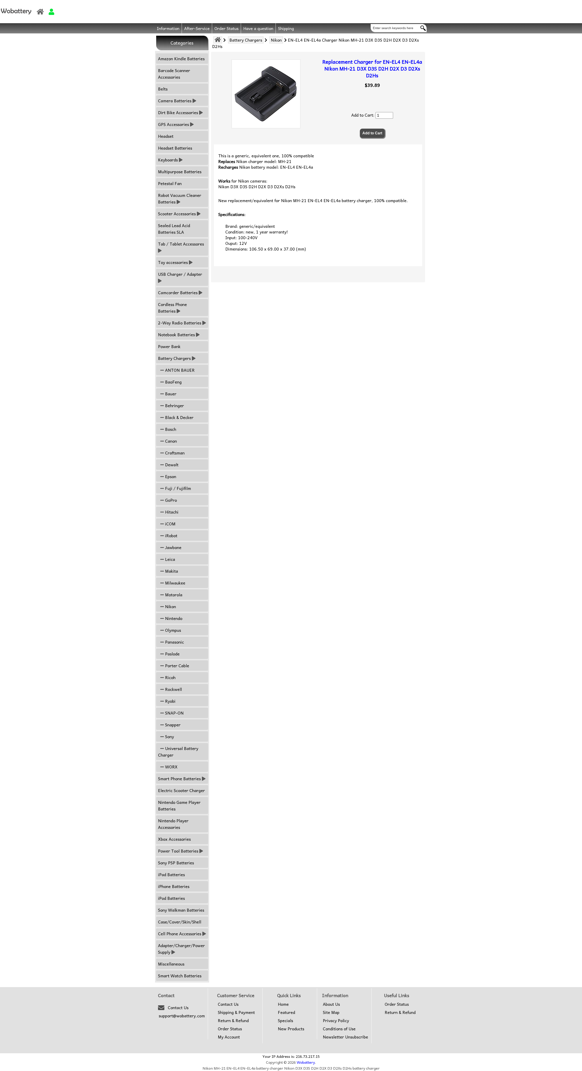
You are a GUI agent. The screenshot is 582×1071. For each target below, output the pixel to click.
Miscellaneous (171, 964)
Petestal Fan (170, 183)
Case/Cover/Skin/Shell (179, 921)
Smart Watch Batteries (179, 975)
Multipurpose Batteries (179, 171)
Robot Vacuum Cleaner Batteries (179, 198)
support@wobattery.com (182, 1016)
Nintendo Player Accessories (173, 823)
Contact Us (178, 1008)
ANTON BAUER (179, 370)
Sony (169, 736)
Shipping (286, 28)
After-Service (197, 28)
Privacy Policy (336, 1020)
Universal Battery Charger (178, 751)
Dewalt (171, 464)
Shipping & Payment (236, 1012)
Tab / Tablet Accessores (181, 244)
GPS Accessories (173, 124)
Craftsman (174, 452)
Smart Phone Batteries (179, 778)
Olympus (172, 630)
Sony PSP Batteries (176, 862)
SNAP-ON (174, 713)
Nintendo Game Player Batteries (179, 805)
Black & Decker (178, 417)
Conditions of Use (339, 1029)
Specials (285, 1020)
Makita (171, 571)
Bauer (170, 393)
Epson (170, 476)
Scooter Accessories (177, 213)
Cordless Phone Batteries (172, 307)
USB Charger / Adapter (180, 274)
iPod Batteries (171, 898)
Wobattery (306, 1062)
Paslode (172, 653)
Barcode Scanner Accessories (174, 73)
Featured (286, 1012)
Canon (170, 441)
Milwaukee (174, 582)
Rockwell (173, 689)
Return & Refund (233, 1020)
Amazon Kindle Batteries (181, 58)
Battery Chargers (245, 40)
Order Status (226, 28)
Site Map (331, 1012)
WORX (171, 766)
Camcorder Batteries (178, 292)
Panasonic (174, 642)
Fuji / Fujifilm (177, 488)
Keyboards (168, 159)
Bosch (170, 429)
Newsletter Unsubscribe (345, 1037)
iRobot (170, 535)
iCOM (170, 523)
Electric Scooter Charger (181, 790)
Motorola (173, 594)
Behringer (174, 405)
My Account (229, 1037)
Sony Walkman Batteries (181, 910)
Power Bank (169, 346)
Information (168, 28)
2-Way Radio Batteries (179, 322)
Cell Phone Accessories (179, 933)
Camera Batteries (174, 100)
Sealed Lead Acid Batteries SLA (174, 228)
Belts (163, 88)
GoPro (170, 500)
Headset (165, 136)
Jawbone (172, 547)
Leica (169, 559)
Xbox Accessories (174, 839)
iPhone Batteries (173, 886)
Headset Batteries (175, 148)
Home (283, 1004)
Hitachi (171, 512)
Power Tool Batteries (178, 851)
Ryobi (170, 701)
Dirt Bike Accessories (178, 112)
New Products (291, 1029)
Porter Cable (176, 665)
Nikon (276, 40)
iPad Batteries (171, 874)
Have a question (258, 28)
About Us (331, 1004)
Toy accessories (173, 262)
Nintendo (173, 618)
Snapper (172, 724)
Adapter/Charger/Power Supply (181, 948)
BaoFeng (173, 382)
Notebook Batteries (176, 334)
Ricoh (170, 677)
